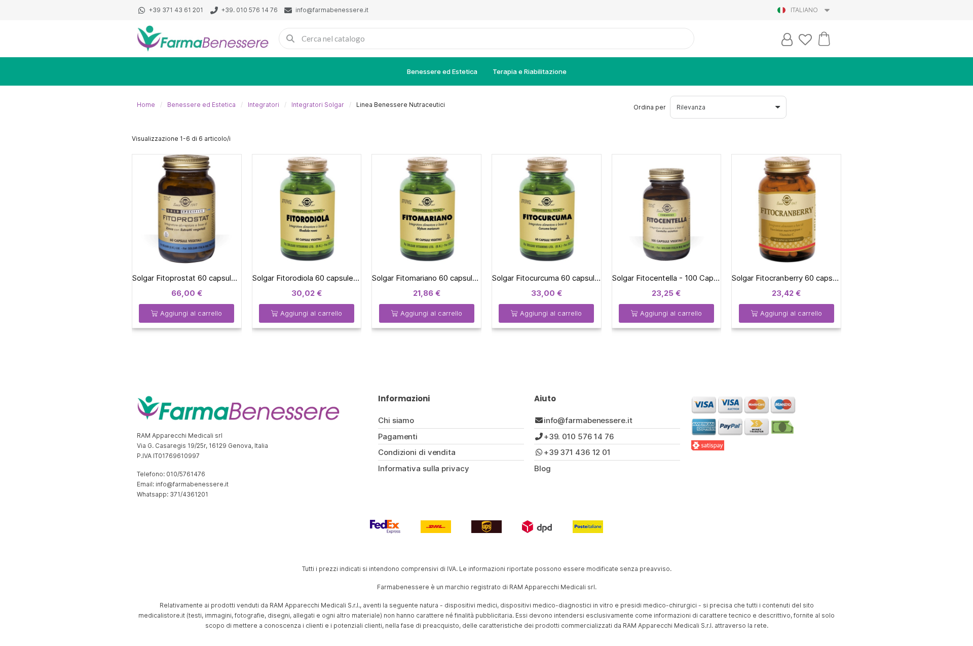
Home (146, 104)
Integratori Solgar (317, 104)
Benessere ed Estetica (442, 71)
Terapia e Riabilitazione (530, 71)
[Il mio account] (787, 39)
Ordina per (649, 107)
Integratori (263, 104)
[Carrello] (824, 38)
